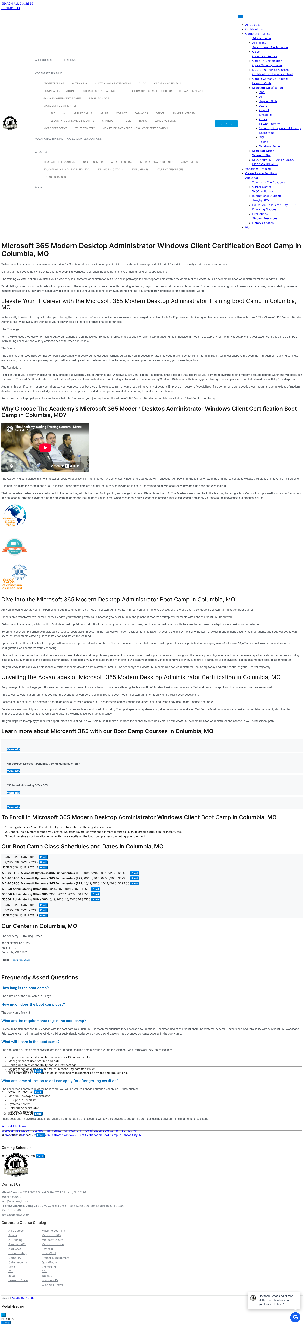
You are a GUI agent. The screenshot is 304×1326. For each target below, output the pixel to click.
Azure (104, 113)
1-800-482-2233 (20, 959)
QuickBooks (50, 1262)
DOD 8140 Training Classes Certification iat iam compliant (163, 90)
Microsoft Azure (52, 1240)
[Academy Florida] (9, 131)
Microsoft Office (55, 128)
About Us (41, 151)
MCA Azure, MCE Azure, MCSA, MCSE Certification (135, 128)
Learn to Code (99, 98)
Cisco (142, 83)
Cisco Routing (17, 1253)
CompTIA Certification (58, 90)
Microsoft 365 (51, 1235)
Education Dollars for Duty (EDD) (66, 169)
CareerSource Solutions (84, 138)
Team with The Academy (59, 162)
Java (11, 1275)
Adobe (12, 1235)
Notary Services (54, 176)
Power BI (47, 1248)
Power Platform (183, 113)
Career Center (93, 162)
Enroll (43, 857)
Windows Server (166, 120)
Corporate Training (48, 73)
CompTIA (14, 1257)
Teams (143, 120)
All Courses (43, 59)
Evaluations (140, 169)
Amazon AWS (17, 1244)
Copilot (121, 113)
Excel (12, 1266)
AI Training (79, 83)
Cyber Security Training (98, 90)
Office (160, 113)
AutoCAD (14, 1248)
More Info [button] (13, 749)
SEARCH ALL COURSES (17, 3)
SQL (128, 120)
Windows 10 (50, 1280)
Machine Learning (53, 1230)
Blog (38, 187)
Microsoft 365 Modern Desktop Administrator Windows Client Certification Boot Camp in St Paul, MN (69, 1130)
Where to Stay (85, 128)
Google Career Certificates (62, 98)
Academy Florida (23, 1297)
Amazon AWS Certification (113, 83)
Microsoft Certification (60, 105)
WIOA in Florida (121, 162)
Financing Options (111, 169)
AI (64, 113)
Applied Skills (82, 113)
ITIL (10, 1271)
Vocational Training (49, 138)
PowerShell (49, 1253)
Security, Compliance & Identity (72, 120)
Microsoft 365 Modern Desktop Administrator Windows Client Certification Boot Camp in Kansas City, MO (72, 1135)
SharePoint (110, 120)
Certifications (66, 59)
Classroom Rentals (168, 83)
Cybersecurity (17, 1262)
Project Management (55, 1257)
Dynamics (141, 113)
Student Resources (169, 169)
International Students (156, 162)
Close (6, 1322)
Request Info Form (13, 1126)
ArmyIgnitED (189, 162)
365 (52, 113)
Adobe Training (53, 83)
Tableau (47, 1275)
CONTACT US (10, 8)
